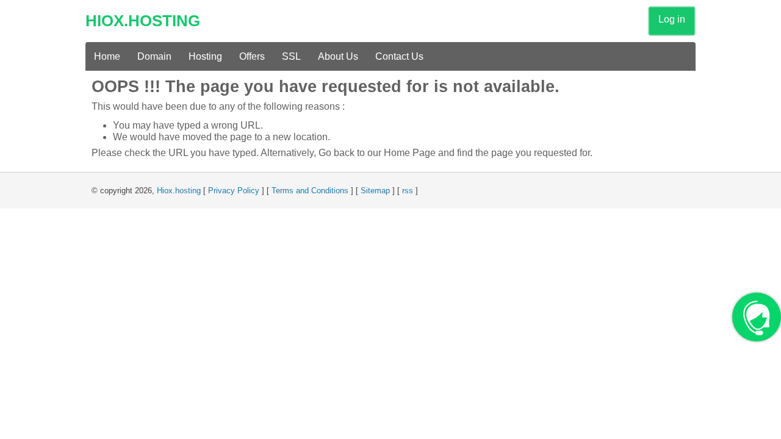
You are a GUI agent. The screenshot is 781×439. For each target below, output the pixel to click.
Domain (154, 56)
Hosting (205, 56)
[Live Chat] (756, 323)
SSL (291, 56)
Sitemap (375, 190)
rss (407, 190)
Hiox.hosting (179, 190)
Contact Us (399, 56)
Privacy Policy (233, 190)
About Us (338, 56)
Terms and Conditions (310, 190)
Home (107, 56)
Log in (671, 19)
